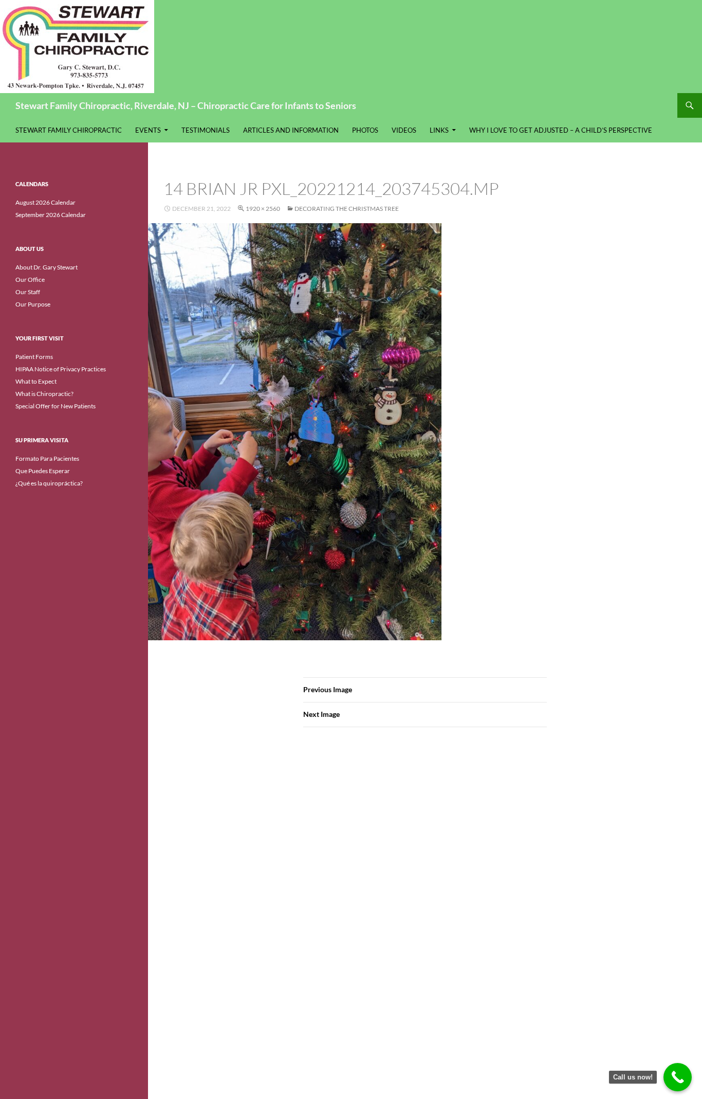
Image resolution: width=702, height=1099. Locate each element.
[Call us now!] (677, 1077)
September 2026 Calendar (50, 215)
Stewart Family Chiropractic (68, 130)
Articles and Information (291, 130)
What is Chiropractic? (44, 394)
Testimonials (205, 130)
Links (439, 130)
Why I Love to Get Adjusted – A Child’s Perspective (560, 130)
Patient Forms (34, 357)
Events (148, 130)
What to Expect (36, 381)
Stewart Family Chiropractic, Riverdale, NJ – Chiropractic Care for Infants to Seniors (185, 105)
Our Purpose (32, 304)
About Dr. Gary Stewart (46, 267)
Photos (365, 130)
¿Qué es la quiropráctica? (49, 483)
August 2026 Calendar (45, 202)
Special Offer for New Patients (55, 406)
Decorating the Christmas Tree (346, 208)
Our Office (30, 279)
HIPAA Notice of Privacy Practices (60, 369)
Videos (404, 130)
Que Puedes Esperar (42, 471)
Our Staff (27, 292)
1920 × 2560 (263, 208)
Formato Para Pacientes (47, 458)
